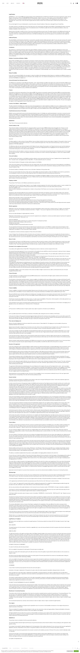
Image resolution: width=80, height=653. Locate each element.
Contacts (18, 3)
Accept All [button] (76, 651)
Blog (10, 648)
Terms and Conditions (16, 648)
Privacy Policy (31, 648)
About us (12, 3)
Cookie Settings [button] (70, 651)
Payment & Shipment (24, 648)
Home (3, 3)
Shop (7, 3)
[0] (75, 3)
